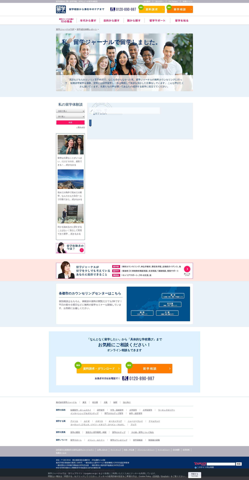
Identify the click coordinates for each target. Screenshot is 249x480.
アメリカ (74, 421)
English (165, 476)
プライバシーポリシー (146, 450)
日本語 (156, 476)
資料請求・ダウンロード (99, 368)
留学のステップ (118, 432)
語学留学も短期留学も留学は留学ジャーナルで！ (75, 450)
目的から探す (111, 20)
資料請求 (152, 9)
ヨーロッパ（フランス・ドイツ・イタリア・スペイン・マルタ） (97, 424)
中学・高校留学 (116, 410)
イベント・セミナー (96, 440)
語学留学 (100, 410)
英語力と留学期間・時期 (96, 432)
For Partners (173, 1)
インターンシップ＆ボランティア (84, 413)
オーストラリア (115, 421)
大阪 (105, 402)
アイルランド (154, 421)
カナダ (86, 421)
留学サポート (157, 20)
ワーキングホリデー (166, 410)
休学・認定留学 (135, 413)
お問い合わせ (102, 450)
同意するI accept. (194, 475)
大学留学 (133, 410)
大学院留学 (147, 410)
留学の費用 (75, 432)
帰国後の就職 (154, 440)
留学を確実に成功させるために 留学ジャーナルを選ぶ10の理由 (66, 20)
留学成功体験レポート (87, 29)
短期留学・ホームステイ (80, 410)
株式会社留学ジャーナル (66, 402)
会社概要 (176, 450)
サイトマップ (116, 450)
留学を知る (181, 20)
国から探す (134, 20)
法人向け (127, 402)
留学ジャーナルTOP (65, 29)
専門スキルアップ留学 (113, 413)
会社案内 (147, 1)
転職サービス (188, 1)
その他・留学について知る (142, 432)
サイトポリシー (164, 450)
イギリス (99, 421)
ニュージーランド (135, 421)
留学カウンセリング (118, 440)
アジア (133, 424)
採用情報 (186, 450)
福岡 (115, 402)
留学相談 (180, 9)
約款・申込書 (129, 450)
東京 (84, 402)
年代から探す (88, 20)
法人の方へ (159, 1)
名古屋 (95, 402)
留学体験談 (138, 440)
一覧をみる (80, 127)
